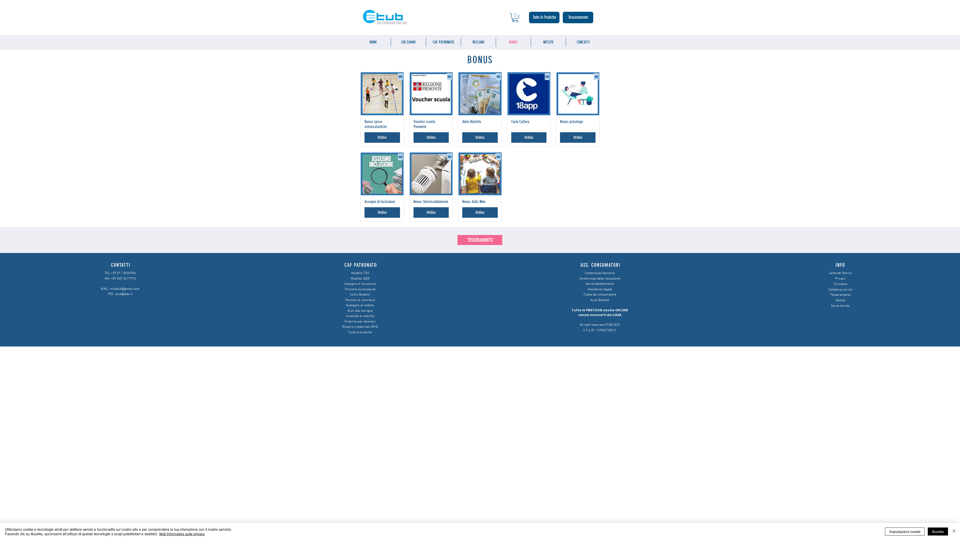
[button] (515, 17)
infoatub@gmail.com (125, 289)
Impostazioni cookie (904, 531)
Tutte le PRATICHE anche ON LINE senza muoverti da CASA (600, 313)
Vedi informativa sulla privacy (182, 533)
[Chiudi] (954, 531)
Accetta (938, 531)
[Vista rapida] (382, 93)
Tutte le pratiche (360, 332)
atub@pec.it (123, 294)
